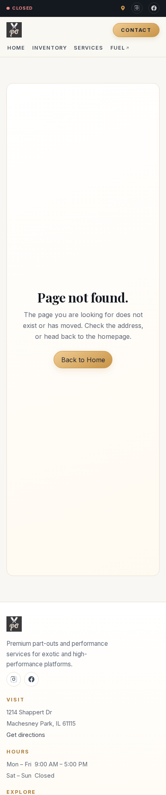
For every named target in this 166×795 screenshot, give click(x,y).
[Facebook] (154, 8)
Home (16, 48)
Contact (136, 30)
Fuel (120, 48)
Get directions (25, 735)
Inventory (49, 48)
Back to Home (83, 360)
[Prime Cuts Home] (14, 30)
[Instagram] (137, 8)
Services (88, 48)
